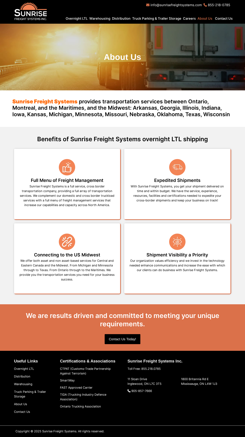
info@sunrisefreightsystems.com (176, 5)
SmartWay (67, 380)
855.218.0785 (151, 368)
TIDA (64, 394)
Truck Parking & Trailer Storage (156, 19)
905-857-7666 (141, 391)
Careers (189, 19)
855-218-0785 (218, 5)
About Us (205, 19)
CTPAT (65, 368)
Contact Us (224, 19)
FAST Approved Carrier (76, 387)
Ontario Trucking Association (80, 406)
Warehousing (99, 19)
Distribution (121, 19)
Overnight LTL (77, 19)
